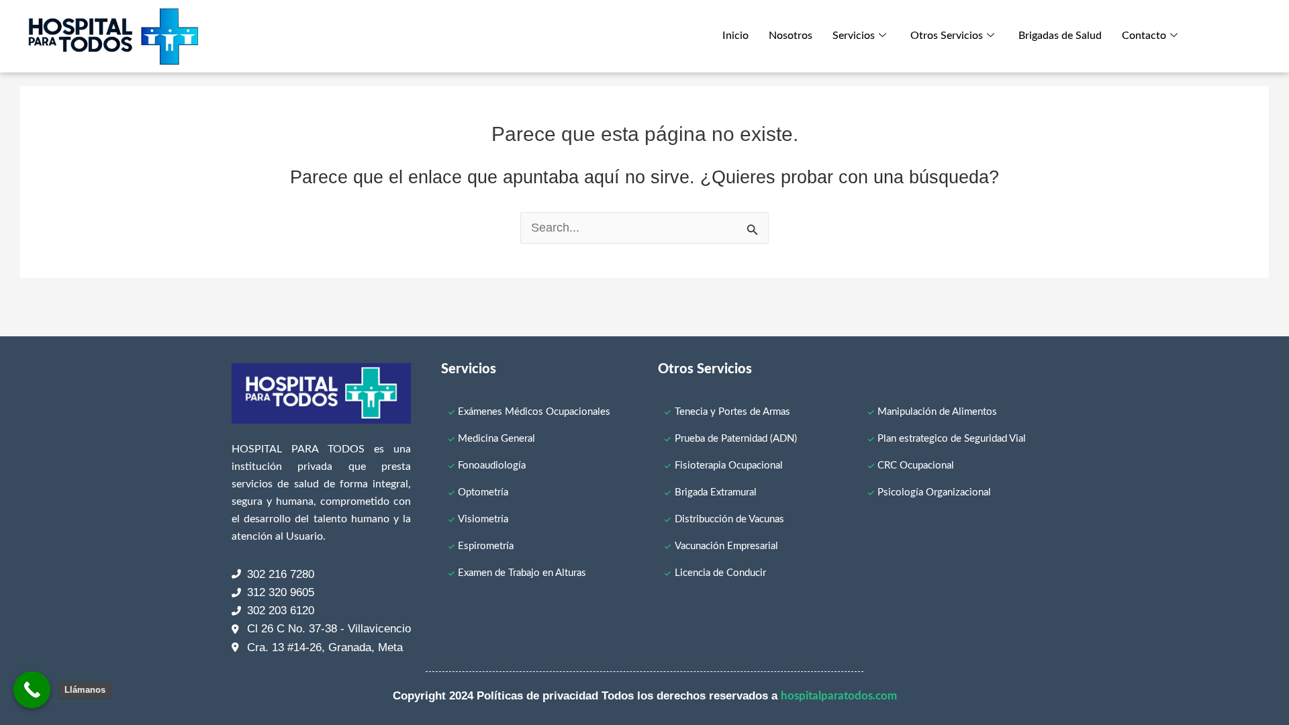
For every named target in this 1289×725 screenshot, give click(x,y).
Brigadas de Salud (1060, 35)
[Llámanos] (31, 689)
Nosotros (790, 35)
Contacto (1144, 35)
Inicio (735, 35)
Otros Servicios (946, 35)
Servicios (853, 35)
